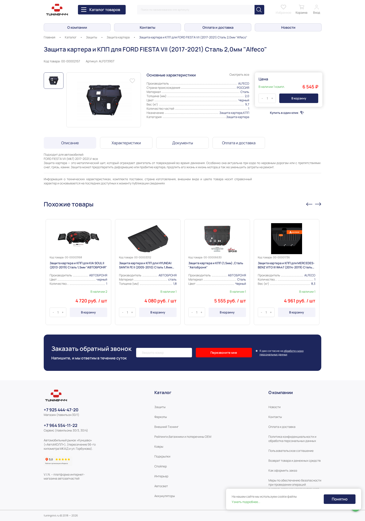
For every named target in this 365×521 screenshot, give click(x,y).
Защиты (91, 37)
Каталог (70, 37)
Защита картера (118, 37)
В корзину (88, 312)
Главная (49, 37)
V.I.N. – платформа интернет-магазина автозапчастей (64, 477)
